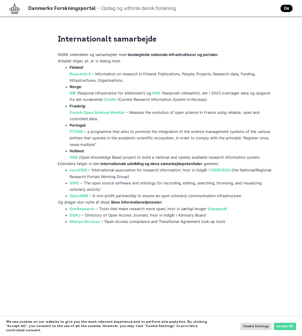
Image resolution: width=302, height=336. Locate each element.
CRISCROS (220, 170)
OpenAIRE (79, 195)
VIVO (74, 183)
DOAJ (75, 215)
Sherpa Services (85, 221)
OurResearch (82, 208)
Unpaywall (217, 208)
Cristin (110, 99)
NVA (156, 93)
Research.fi (80, 74)
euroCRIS (78, 170)
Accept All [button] (285, 326)
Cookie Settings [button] (256, 326)
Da (286, 8)
